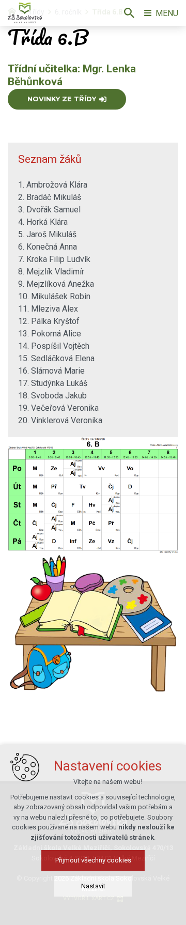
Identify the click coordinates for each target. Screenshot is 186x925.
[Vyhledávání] (129, 13)
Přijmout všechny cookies (93, 860)
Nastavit (93, 886)
